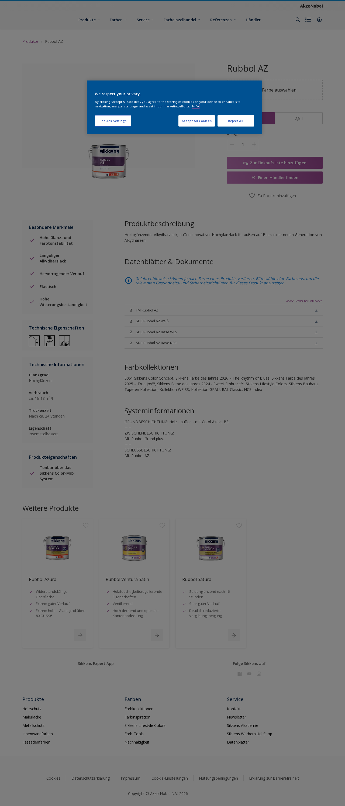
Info (195, 106)
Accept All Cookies (197, 121)
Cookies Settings (113, 121)
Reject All (235, 121)
